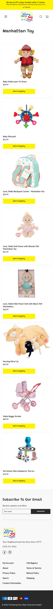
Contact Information (12, 583)
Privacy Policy (9, 573)
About (5, 568)
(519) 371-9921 (9, 546)
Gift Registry (32, 563)
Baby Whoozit (9, 136)
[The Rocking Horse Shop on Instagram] (10, 553)
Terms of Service (33, 568)
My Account (8, 563)
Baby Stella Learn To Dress (15, 81)
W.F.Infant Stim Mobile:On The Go (18, 471)
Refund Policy (32, 573)
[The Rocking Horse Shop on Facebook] (4, 553)
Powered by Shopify (34, 605)
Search (6, 578)
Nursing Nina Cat (11, 361)
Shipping (30, 578)
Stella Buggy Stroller (12, 416)
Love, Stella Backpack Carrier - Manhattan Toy (23, 191)
